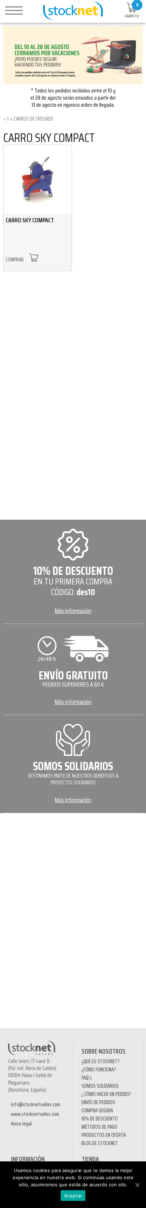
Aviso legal (21, 1124)
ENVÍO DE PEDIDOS (98, 1102)
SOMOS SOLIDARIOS (100, 1086)
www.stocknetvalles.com (35, 1114)
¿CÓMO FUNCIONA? (99, 1070)
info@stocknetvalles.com (35, 1104)
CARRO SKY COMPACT (49, 137)
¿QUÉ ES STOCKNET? (101, 1061)
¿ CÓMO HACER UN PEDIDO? (106, 1094)
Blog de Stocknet (100, 1143)
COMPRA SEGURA (97, 1110)
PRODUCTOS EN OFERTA (104, 1135)
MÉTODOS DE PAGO (99, 1127)
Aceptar (73, 1195)
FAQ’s (87, 1078)
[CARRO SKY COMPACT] (38, 179)
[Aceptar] (137, 1184)
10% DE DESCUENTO (100, 1119)
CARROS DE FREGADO (34, 119)
